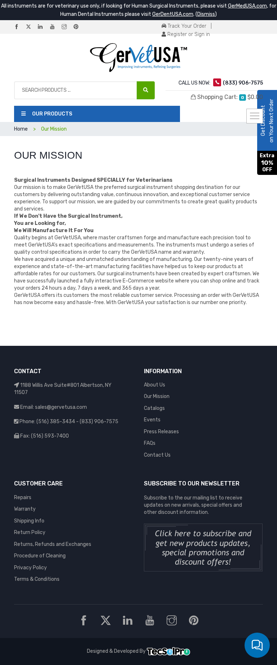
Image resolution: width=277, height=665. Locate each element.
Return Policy (29, 532)
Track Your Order (186, 26)
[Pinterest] (79, 27)
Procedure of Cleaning (40, 556)
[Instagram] (67, 27)
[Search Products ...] (146, 90)
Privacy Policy (30, 568)
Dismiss (206, 14)
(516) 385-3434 (55, 422)
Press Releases (161, 432)
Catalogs (154, 408)
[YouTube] (55, 27)
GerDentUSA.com (172, 14)
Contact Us (157, 455)
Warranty (25, 509)
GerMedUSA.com (247, 6)
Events (152, 420)
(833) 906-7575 (99, 422)
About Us (154, 385)
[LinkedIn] (43, 27)
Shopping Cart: (229, 97)
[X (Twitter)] (31, 27)
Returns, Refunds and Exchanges (52, 544)
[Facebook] (19, 27)
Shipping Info (29, 521)
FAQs (149, 443)
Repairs (22, 497)
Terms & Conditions (37, 579)
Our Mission (157, 396)
